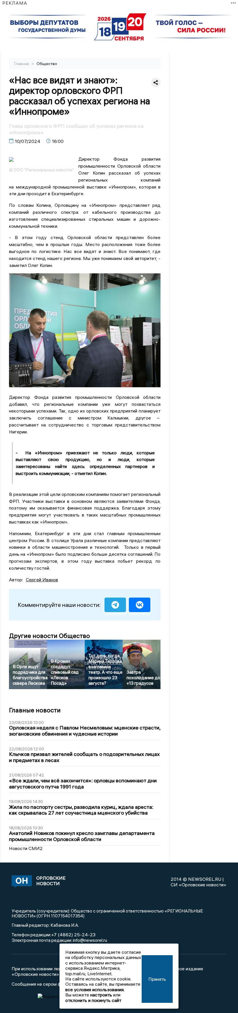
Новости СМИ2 (26, 848)
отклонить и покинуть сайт (93, 1000)
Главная (22, 63)
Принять (157, 979)
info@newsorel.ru (90, 940)
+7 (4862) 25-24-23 (73, 934)
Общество (47, 63)
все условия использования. (95, 989)
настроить (101, 995)
